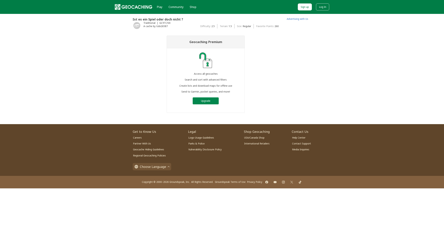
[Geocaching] (133, 6)
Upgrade (205, 100)
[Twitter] (292, 182)
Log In (322, 7)
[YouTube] (275, 182)
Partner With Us (142, 143)
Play (159, 7)
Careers (137, 137)
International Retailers (257, 143)
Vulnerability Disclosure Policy (205, 149)
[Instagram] (283, 182)
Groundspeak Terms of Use (230, 182)
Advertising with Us (297, 18)
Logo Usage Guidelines (201, 137)
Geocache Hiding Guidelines (148, 149)
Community (176, 7)
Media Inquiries (300, 149)
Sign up (305, 7)
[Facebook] (267, 182)
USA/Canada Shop (254, 137)
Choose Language (153, 167)
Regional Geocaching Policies (149, 155)
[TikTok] (300, 182)
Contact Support (301, 143)
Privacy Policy (254, 182)
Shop (193, 7)
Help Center (298, 137)
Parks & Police (196, 143)
